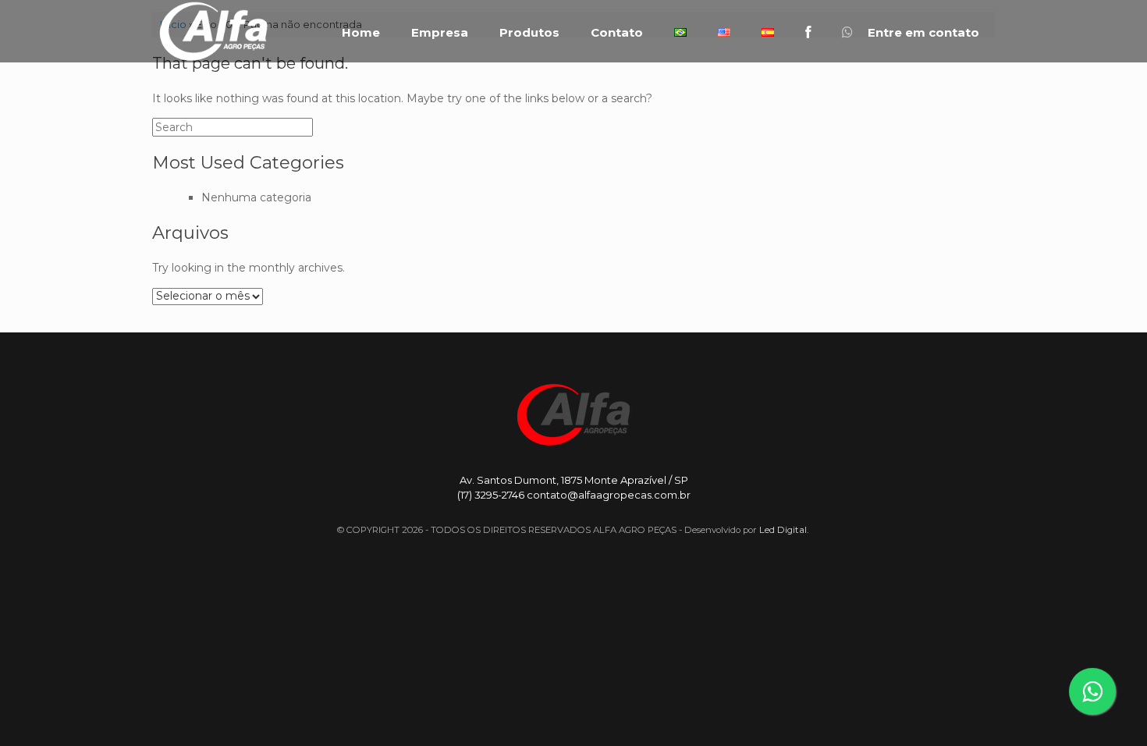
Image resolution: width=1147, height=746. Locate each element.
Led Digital (783, 529)
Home (361, 33)
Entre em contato (922, 33)
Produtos (529, 33)
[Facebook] (808, 32)
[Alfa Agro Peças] (213, 31)
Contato (617, 33)
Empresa (439, 33)
